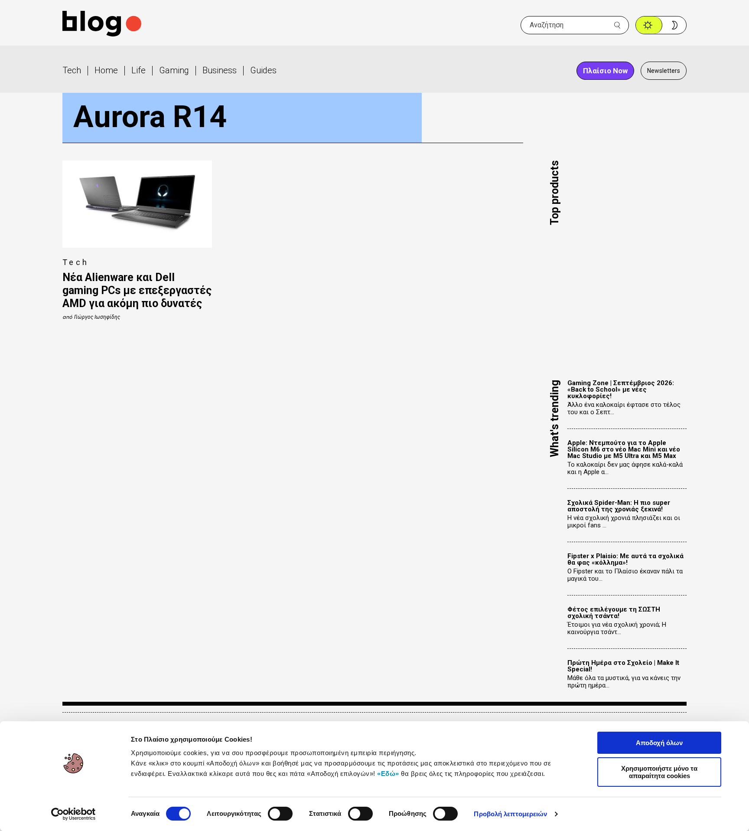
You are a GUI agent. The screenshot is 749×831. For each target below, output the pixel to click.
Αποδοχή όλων (659, 742)
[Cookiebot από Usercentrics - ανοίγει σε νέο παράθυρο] (73, 814)
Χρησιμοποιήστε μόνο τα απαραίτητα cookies (659, 772)
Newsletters (663, 70)
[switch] (280, 814)
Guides (263, 70)
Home (106, 70)
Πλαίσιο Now (605, 70)
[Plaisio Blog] (101, 25)
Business (219, 70)
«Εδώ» (388, 773)
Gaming (174, 70)
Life (138, 70)
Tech (71, 70)
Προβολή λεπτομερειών (510, 814)
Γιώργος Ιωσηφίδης (97, 317)
